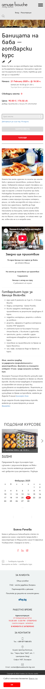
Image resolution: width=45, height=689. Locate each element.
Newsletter (6, 406)
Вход (17, 13)
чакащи (22, 138)
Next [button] (42, 441)
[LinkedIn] (22, 550)
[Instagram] (27, 550)
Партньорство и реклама (22, 589)
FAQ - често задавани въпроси (23, 585)
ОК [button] (12, 685)
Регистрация (26, 13)
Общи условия (22, 581)
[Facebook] (18, 550)
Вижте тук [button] (33, 679)
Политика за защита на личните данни (22, 593)
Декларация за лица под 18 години (15, 122)
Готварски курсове (16, 561)
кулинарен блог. (22, 396)
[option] (21, 451)
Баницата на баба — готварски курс (17, 564)
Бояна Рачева (22, 529)
